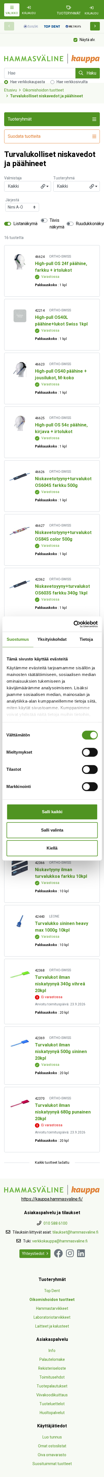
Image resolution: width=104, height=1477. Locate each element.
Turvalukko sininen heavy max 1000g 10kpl (61, 927)
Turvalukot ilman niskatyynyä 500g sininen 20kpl (61, 1052)
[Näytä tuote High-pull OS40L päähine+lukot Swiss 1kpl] (20, 315)
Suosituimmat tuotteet (52, 1464)
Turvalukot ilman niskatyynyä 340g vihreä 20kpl (60, 984)
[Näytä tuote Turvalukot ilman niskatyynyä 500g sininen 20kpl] (20, 1043)
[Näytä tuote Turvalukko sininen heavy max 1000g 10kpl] (20, 921)
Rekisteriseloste (52, 1368)
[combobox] (27, 186)
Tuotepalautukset (52, 1386)
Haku (90, 73)
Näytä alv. (87, 39)
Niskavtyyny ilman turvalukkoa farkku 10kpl (61, 873)
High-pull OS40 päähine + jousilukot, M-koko (61, 374)
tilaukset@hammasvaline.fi (75, 1232)
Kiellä (52, 848)
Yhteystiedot (33, 1254)
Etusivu (10, 90)
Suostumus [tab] (18, 639)
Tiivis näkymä (57, 223)
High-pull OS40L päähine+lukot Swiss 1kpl (61, 320)
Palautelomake (52, 1359)
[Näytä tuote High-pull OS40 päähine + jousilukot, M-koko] (20, 369)
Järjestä (12, 200)
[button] (95, 26)
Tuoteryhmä (64, 178)
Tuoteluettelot (52, 1404)
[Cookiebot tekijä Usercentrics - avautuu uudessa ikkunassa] (74, 624)
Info (52, 1351)
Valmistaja (13, 178)
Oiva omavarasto (52, 1455)
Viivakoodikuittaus (52, 1395)
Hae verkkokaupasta (27, 82)
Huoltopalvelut (52, 1413)
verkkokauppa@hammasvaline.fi (60, 1241)
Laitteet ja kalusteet (52, 1326)
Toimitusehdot (52, 1377)
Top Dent (52, 1291)
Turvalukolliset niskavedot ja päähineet (46, 96)
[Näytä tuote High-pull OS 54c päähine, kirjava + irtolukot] (20, 423)
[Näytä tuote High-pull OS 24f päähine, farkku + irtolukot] (20, 262)
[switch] (90, 752)
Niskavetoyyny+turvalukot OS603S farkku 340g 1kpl (62, 589)
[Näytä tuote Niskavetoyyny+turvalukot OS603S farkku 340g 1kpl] (20, 584)
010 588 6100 (55, 1223)
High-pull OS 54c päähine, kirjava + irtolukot (61, 428)
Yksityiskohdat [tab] (51, 639)
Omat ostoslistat (52, 1446)
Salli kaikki (52, 811)
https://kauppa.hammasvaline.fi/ (52, 1199)
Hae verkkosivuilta (72, 82)
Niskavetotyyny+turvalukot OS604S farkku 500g (63, 482)
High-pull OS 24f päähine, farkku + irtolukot (61, 267)
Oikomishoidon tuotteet (43, 90)
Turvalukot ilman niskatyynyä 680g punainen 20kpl (63, 1112)
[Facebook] (58, 1254)
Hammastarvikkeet (52, 1308)
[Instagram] (70, 1254)
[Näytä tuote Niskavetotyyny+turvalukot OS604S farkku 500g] (20, 477)
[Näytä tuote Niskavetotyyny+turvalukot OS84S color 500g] (20, 530)
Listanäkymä (25, 223)
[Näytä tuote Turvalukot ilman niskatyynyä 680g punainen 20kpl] (20, 1103)
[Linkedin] (81, 1254)
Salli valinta (52, 830)
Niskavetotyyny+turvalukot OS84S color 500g (63, 536)
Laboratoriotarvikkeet (52, 1317)
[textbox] (27, 186)
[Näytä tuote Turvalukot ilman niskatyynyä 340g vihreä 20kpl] (20, 975)
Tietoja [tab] (86, 639)
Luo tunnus (52, 1437)
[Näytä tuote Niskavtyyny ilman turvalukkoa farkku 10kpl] (20, 868)
